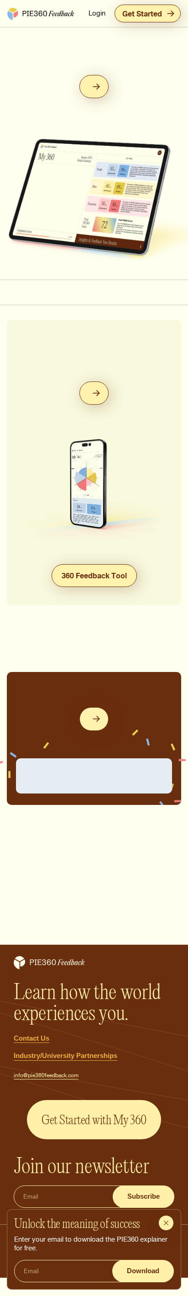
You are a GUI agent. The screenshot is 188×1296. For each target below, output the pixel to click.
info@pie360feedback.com (46, 1075)
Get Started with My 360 (94, 1119)
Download (143, 1271)
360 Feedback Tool (94, 575)
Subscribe (143, 1196)
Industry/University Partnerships (65, 1055)
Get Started (142, 13)
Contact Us (31, 1038)
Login (97, 13)
